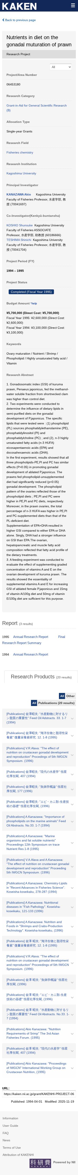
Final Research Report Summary (33, 640)
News (6, 1140)
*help (34, 303)
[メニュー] (73, 5)
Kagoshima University (21, 173)
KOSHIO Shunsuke (19, 225)
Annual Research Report (30, 637)
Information (10, 1118)
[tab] (41, 677)
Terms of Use (12, 1147)
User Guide (10, 1125)
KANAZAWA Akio (18, 194)
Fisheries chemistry (19, 152)
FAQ (6, 1133)
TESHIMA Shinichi (18, 240)
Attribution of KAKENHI (18, 1155)
